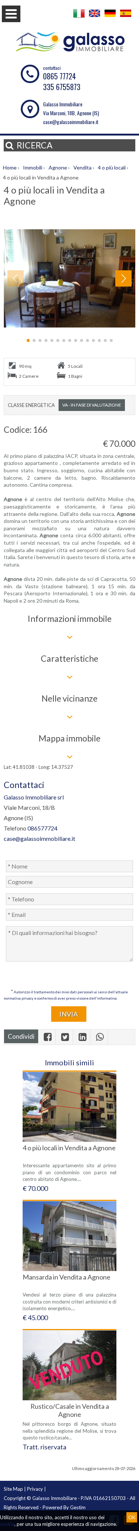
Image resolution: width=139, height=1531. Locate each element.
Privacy (35, 1489)
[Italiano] (79, 17)
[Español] (126, 17)
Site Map (13, 1489)
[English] (94, 17)
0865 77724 (59, 76)
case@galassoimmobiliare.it (71, 122)
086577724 (42, 828)
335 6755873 (61, 86)
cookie (7, 1524)
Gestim (78, 1507)
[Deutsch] (110, 17)
